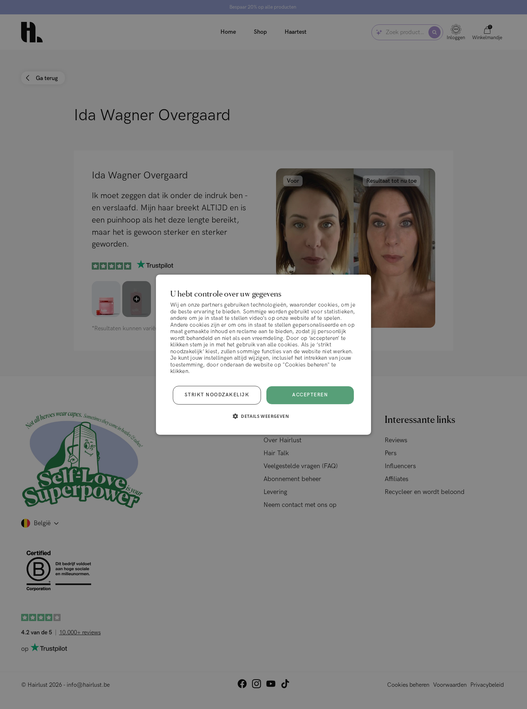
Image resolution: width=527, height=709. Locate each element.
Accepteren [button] (310, 395)
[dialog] (263, 354)
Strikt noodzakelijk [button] (217, 395)
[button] (263, 416)
